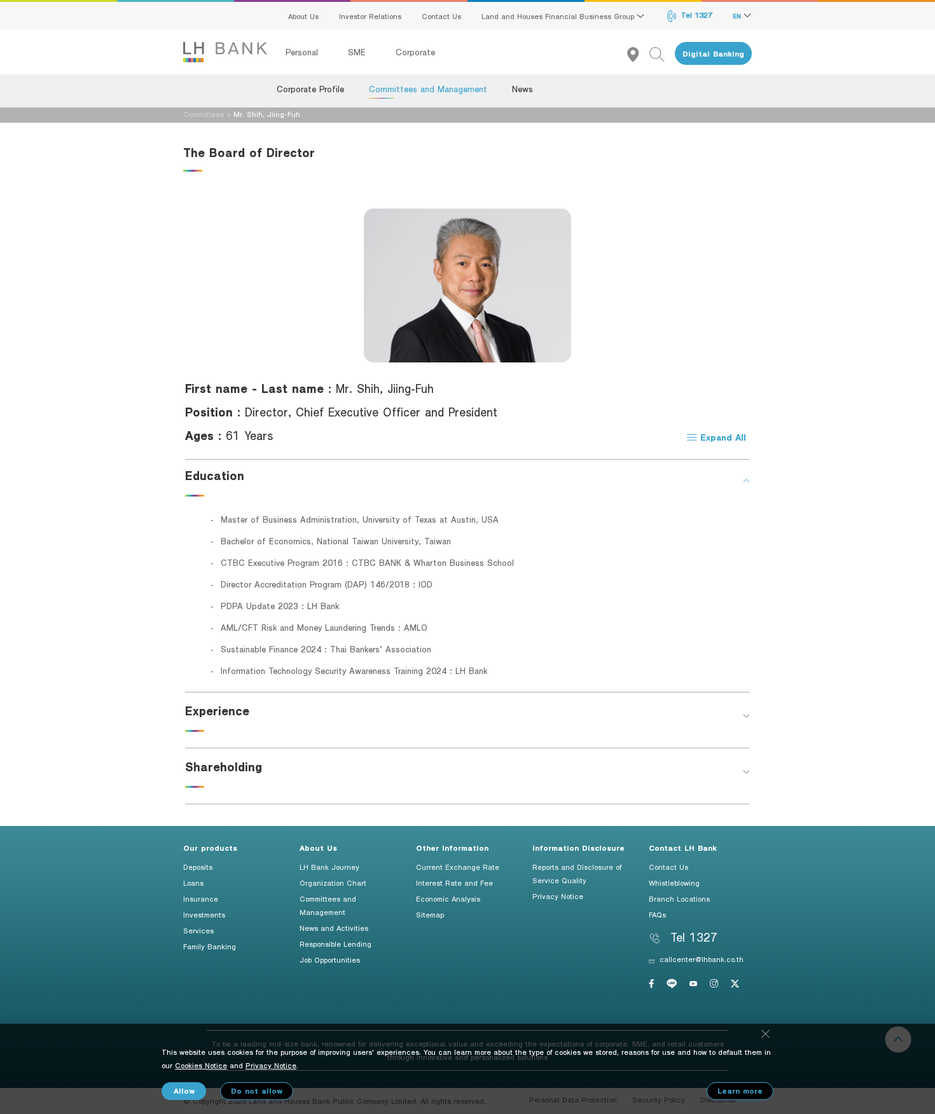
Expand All (721, 437)
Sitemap (430, 914)
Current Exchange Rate (457, 867)
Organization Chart (333, 882)
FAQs (657, 914)
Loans (193, 882)
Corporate (415, 52)
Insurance (200, 898)
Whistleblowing (674, 882)
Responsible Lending (335, 944)
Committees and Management (428, 89)
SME (358, 52)
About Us (303, 16)
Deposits (197, 867)
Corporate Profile (310, 89)
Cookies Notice (201, 1065)
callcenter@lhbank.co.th (702, 959)
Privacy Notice (557, 896)
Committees (203, 114)
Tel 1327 (695, 15)
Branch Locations (679, 898)
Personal (303, 52)
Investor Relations (370, 16)
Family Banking (209, 946)
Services (198, 930)
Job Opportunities (330, 959)
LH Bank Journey (329, 867)
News (522, 89)
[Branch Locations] (638, 54)
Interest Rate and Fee (454, 882)
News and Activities (334, 928)
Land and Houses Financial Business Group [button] (559, 16)
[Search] (662, 54)
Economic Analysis (448, 898)
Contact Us (441, 16)
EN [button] (738, 15)
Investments (204, 914)
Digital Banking (713, 53)
